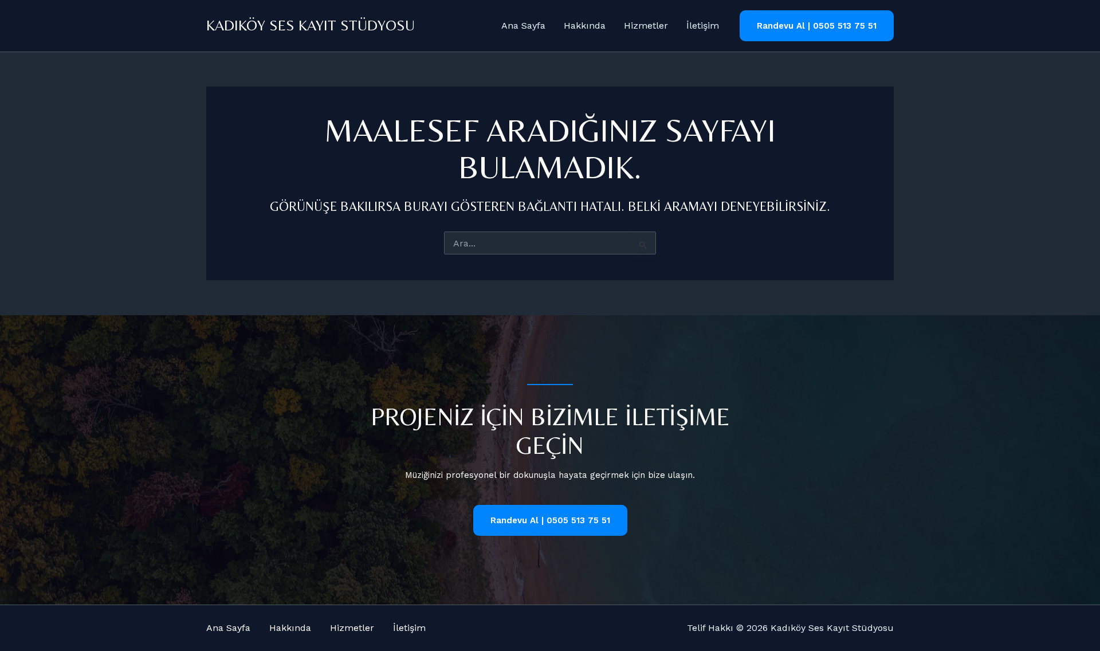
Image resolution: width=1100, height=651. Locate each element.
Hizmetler (646, 25)
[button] (817, 26)
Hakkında (585, 25)
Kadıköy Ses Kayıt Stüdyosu (310, 25)
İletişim (702, 25)
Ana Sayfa (523, 25)
